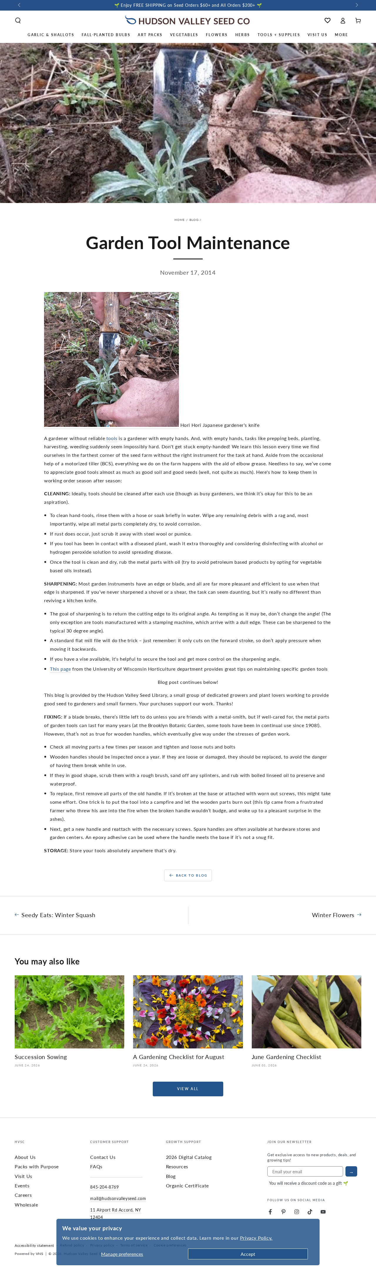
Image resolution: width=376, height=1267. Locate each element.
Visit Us (23, 1176)
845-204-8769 (104, 1187)
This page (60, 668)
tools (112, 438)
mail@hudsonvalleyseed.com (118, 1198)
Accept (248, 1254)
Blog (194, 220)
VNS (39, 1253)
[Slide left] (20, 5)
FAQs (96, 1166)
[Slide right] (356, 5)
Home (179, 220)
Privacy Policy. (256, 1237)
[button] (18, 20)
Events (22, 1185)
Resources (177, 1166)
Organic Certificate (187, 1185)
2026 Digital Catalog (189, 1157)
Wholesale (26, 1204)
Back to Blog (191, 875)
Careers (23, 1195)
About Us (25, 1157)
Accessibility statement (34, 1245)
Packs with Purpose (37, 1166)
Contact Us (102, 1157)
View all (188, 1089)
